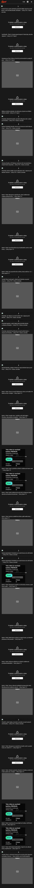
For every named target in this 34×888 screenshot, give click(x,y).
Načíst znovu (17, 27)
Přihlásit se (18, 464)
